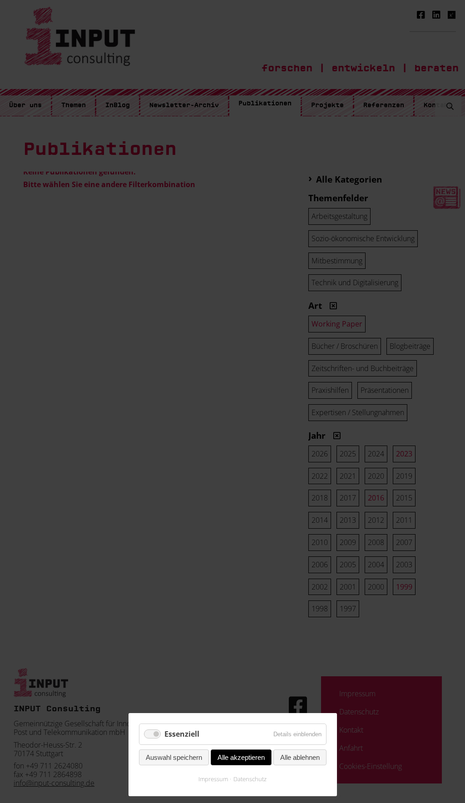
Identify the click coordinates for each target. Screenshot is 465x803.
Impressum (213, 779)
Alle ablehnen (300, 757)
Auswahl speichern (174, 757)
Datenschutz (250, 779)
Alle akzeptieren (241, 757)
